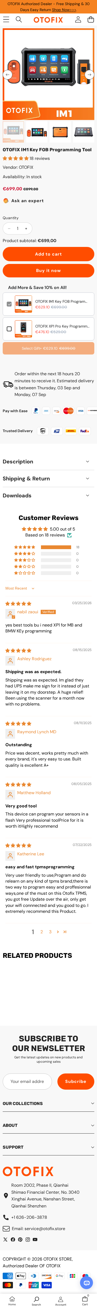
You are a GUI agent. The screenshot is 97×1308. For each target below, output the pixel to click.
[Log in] (78, 19)
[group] (13, 132)
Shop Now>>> (64, 9)
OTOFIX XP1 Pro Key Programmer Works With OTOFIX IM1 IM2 (62, 326)
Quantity (11, 217)
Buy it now (48, 270)
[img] (18, 604)
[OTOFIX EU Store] (48, 19)
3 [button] (50, 932)
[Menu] (6, 19)
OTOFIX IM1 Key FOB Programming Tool (62, 301)
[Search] (19, 19)
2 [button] (41, 932)
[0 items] (91, 19)
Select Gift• (48, 348)
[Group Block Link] (48, 384)
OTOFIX (26, 167)
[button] (7, 75)
